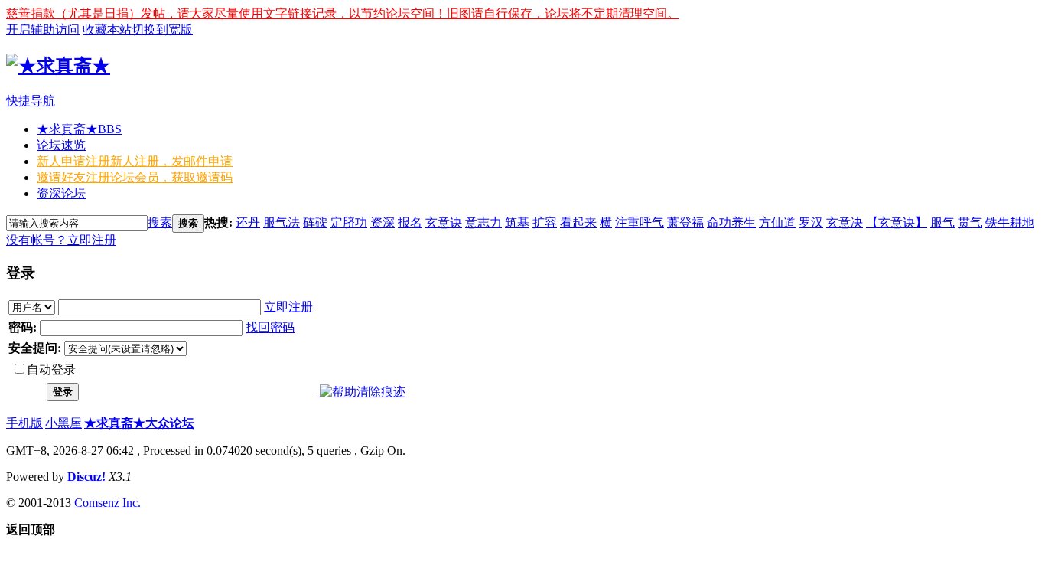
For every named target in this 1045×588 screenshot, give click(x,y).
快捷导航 (30, 100)
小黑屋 (63, 423)
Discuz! (86, 476)
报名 (410, 222)
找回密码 (270, 327)
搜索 (160, 222)
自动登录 (51, 369)
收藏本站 (107, 29)
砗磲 (315, 222)
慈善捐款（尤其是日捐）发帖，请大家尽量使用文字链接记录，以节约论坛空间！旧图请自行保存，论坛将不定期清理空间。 (342, 13)
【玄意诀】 (896, 222)
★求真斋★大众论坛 (139, 423)
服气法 (281, 222)
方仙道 (777, 222)
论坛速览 (61, 145)
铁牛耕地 (1009, 222)
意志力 (483, 222)
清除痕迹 (380, 391)
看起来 (578, 222)
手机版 (24, 423)
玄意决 (844, 222)
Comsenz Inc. (107, 502)
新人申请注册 (135, 161)
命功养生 (731, 222)
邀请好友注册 (135, 177)
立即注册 (91, 240)
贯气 (970, 222)
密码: (22, 327)
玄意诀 (443, 222)
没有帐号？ (36, 240)
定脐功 (348, 222)
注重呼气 (639, 222)
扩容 (544, 222)
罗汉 (811, 222)
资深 (382, 222)
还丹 (248, 222)
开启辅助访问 (43, 29)
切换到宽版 (162, 29)
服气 (942, 222)
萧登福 (685, 222)
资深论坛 (61, 193)
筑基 (517, 222)
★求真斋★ (79, 129)
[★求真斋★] (58, 66)
